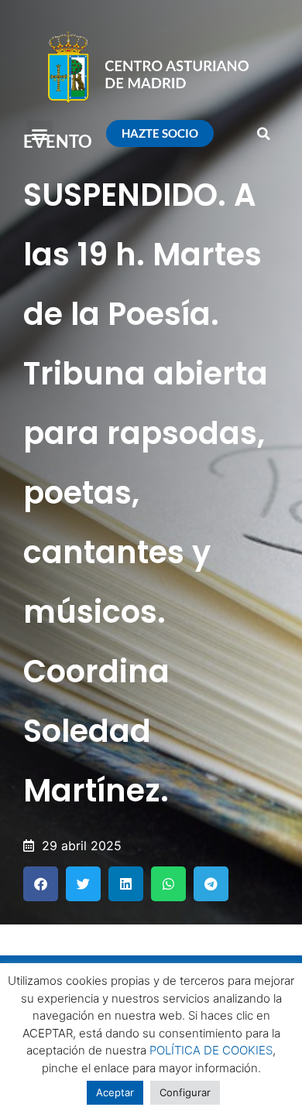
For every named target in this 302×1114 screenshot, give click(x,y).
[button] (40, 133)
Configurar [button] (185, 1092)
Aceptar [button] (115, 1092)
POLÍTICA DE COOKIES (211, 1050)
